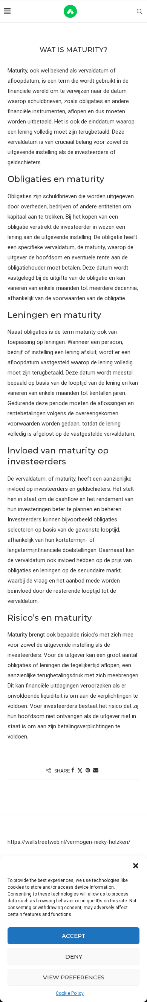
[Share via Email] (95, 770)
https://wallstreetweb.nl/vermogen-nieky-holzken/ (69, 842)
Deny (73, 956)
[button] (135, 865)
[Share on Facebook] (72, 770)
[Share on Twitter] (80, 770)
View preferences (73, 977)
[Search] (139, 11)
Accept (74, 935)
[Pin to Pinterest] (88, 770)
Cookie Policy (70, 993)
